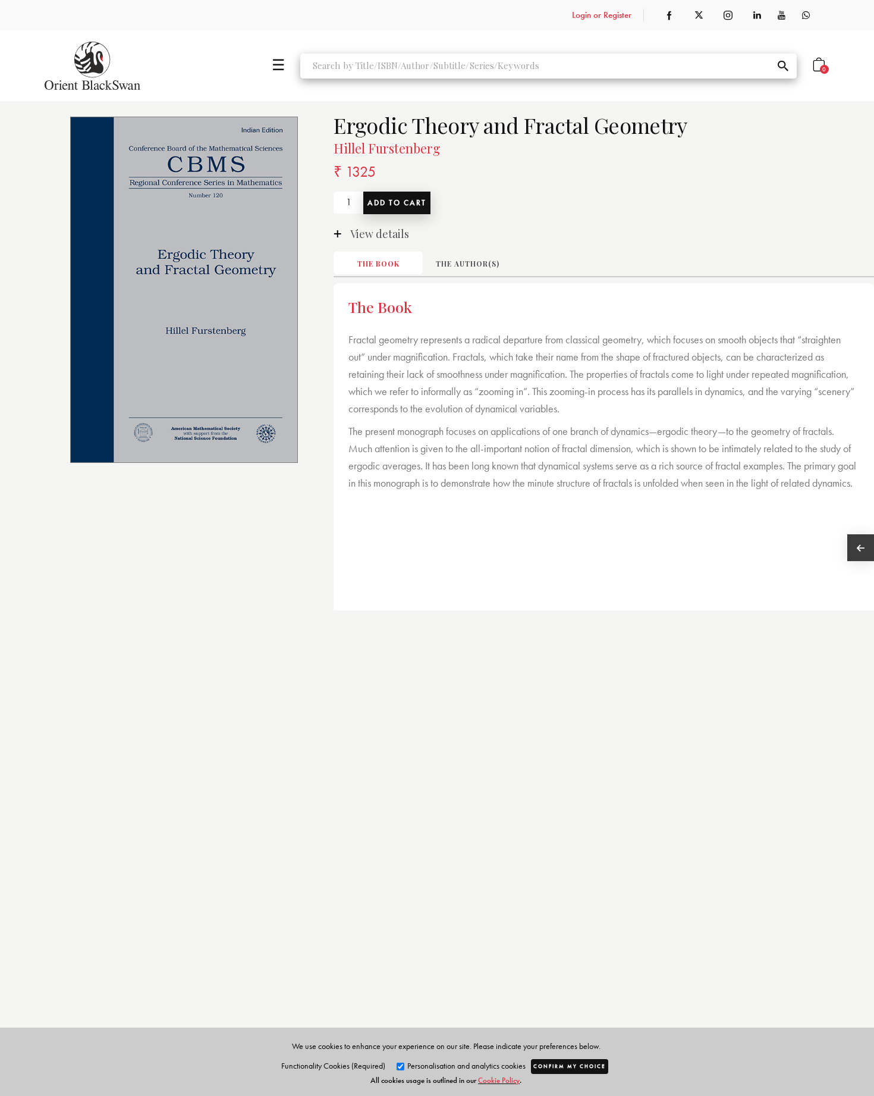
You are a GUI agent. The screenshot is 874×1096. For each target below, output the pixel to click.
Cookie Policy (499, 1080)
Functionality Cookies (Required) (333, 1065)
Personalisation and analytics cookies (465, 1065)
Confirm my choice (569, 1066)
